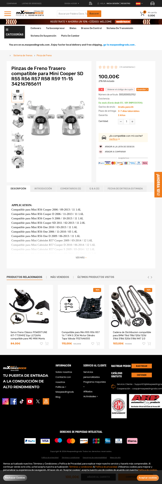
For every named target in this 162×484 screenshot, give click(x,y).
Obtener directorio (141, 375)
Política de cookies (147, 470)
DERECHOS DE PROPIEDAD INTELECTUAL (81, 432)
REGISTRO (125, 3)
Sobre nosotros (64, 372)
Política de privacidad (50, 457)
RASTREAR (141, 366)
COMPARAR (12, 3)
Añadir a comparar (115, 151)
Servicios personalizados (91, 374)
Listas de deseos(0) (31, 3)
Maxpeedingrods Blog (65, 394)
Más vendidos (59, 277)
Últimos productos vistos (95, 277)
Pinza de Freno (44, 56)
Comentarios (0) (70, 188)
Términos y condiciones (71, 457)
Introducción (43, 188)
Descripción (18, 188)
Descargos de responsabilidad (95, 457)
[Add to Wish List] (41, 344)
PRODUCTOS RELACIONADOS (24, 277)
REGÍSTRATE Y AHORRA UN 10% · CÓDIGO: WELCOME (81, 21)
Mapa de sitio (115, 457)
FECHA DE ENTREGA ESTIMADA (125, 188)
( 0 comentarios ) (127, 67)
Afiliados (87, 391)
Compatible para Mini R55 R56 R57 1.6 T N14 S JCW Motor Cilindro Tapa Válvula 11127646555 (81, 335)
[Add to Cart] (47, 343)
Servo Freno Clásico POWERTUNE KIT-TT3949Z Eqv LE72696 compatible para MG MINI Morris (29, 335)
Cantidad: (103, 121)
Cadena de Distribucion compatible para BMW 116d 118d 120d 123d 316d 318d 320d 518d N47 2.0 (132, 335)
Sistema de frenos (22, 56)
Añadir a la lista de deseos (119, 146)
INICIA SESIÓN (113, 3)
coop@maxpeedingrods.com (147, 388)
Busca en (94, 13)
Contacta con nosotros (63, 379)
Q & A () (94, 188)
